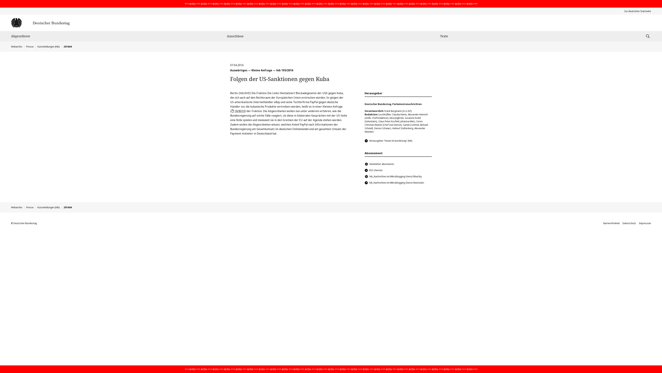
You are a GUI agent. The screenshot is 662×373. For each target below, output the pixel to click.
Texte (444, 36)
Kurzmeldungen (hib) (49, 46)
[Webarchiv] (40, 23)
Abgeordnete (20, 36)
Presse (30, 46)
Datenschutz (629, 223)
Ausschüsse (235, 36)
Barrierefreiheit (611, 223)
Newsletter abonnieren (381, 164)
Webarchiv (16, 46)
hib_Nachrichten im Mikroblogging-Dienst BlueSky (395, 176)
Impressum (645, 223)
